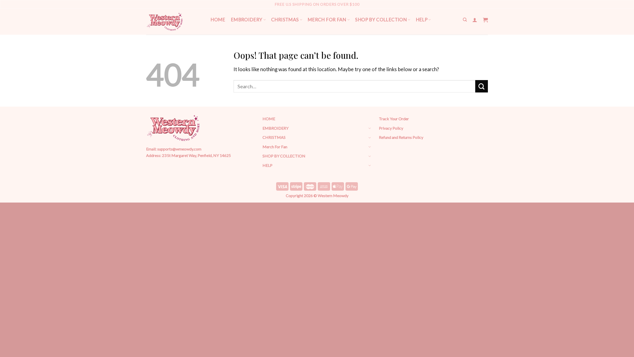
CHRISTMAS (285, 19)
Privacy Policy (391, 128)
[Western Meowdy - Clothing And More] (164, 21)
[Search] (465, 20)
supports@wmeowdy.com (179, 149)
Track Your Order (394, 118)
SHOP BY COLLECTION (381, 19)
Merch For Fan (327, 19)
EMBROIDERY (247, 19)
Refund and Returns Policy (401, 137)
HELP (422, 19)
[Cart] (485, 19)
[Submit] (481, 86)
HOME (218, 19)
